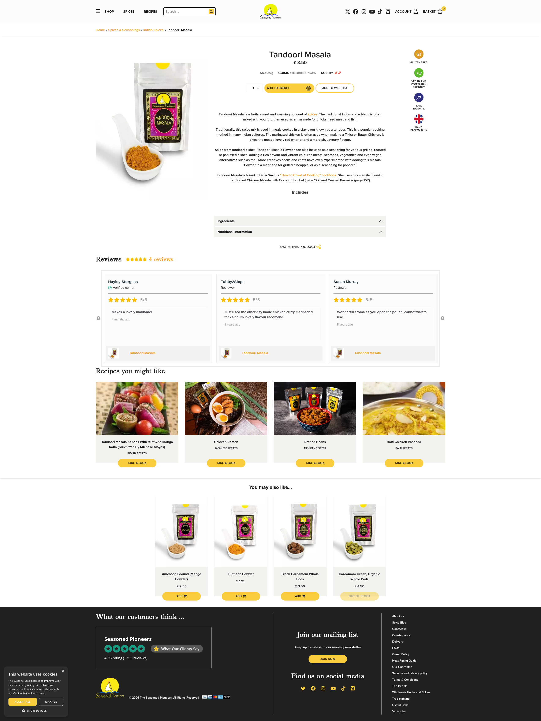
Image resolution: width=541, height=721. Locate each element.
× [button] (62, 671)
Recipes (150, 12)
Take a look (137, 463)
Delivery (397, 641)
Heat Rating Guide (404, 660)
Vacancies (399, 711)
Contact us (399, 629)
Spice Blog (399, 622)
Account (403, 12)
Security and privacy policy (410, 673)
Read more (38, 693)
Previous (98, 318)
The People (399, 686)
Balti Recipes (404, 448)
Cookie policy (401, 635)
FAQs (395, 648)
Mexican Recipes (315, 448)
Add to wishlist (334, 88)
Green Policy (400, 654)
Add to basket (278, 88)
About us (398, 616)
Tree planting (401, 698)
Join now (327, 659)
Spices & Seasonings (124, 30)
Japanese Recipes (226, 448)
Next (442, 318)
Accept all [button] (22, 701)
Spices (129, 12)
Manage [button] (51, 701)
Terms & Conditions (405, 679)
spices (312, 114)
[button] (35, 711)
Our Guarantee (402, 667)
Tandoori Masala (142, 353)
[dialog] (36, 691)
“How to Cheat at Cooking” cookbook (308, 175)
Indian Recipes (137, 453)
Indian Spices (153, 30)
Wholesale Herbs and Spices (411, 692)
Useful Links (400, 705)
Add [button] (179, 596)
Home (100, 30)
